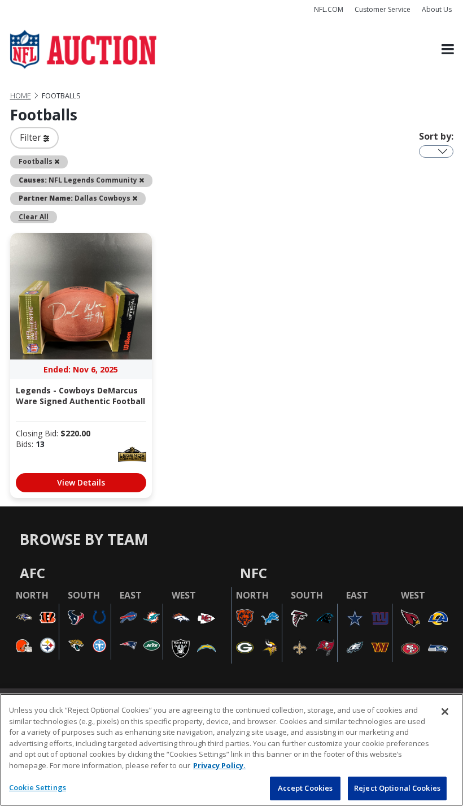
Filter (31, 137)
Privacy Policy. (219, 765)
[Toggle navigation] (448, 49)
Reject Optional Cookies (397, 788)
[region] (231, 750)
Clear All (34, 216)
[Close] (445, 711)
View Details (81, 482)
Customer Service (382, 9)
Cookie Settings (37, 787)
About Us (437, 9)
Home (20, 96)
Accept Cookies (305, 788)
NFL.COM (328, 9)
